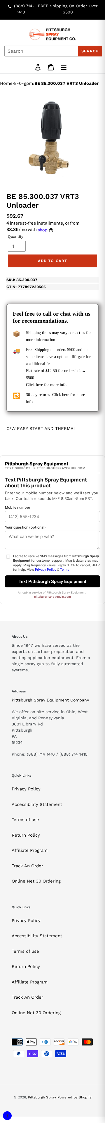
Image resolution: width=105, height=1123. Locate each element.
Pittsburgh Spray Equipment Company (50, 700)
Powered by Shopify (74, 1097)
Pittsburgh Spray (42, 1097)
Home (6, 83)
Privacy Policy (26, 789)
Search (90, 51)
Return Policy (26, 835)
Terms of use (25, 819)
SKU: (21, 280)
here (39, 385)
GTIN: (26, 287)
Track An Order (27, 866)
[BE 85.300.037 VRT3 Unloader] (52, 138)
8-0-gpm (23, 83)
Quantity (15, 236)
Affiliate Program (30, 850)
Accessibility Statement (37, 804)
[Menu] (63, 67)
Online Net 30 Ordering (36, 881)
